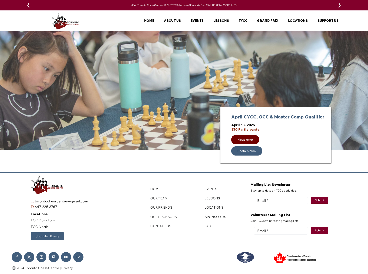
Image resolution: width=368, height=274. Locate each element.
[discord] (54, 257)
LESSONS (212, 198)
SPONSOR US (215, 217)
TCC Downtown (43, 220)
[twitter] (29, 257)
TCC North (39, 227)
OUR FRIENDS (161, 207)
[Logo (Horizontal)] (65, 15)
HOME (155, 189)
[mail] (78, 257)
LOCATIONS (214, 207)
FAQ (208, 226)
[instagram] (41, 257)
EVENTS (211, 189)
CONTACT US (160, 226)
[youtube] (66, 257)
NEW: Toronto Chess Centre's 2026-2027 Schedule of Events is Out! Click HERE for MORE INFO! (184, 5)
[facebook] (17, 257)
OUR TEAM (159, 198)
